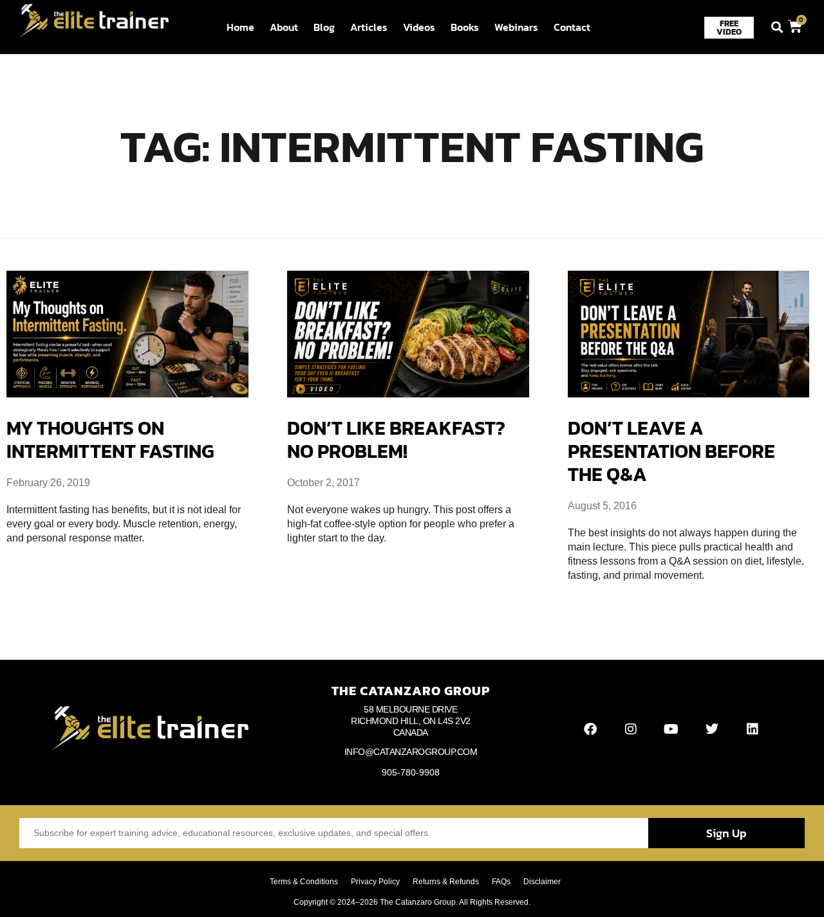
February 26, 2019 (48, 482)
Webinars (516, 27)
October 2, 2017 (323, 482)
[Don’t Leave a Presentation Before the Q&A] (689, 334)
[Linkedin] (752, 729)
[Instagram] (630, 729)
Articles (369, 27)
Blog (324, 27)
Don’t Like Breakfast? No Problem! (396, 440)
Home (240, 27)
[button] (777, 27)
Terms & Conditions (304, 881)
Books (465, 27)
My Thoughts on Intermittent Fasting (110, 440)
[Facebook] (590, 729)
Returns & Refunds (446, 881)
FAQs (501, 881)
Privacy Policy (375, 881)
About (284, 27)
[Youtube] (671, 729)
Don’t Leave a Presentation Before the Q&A (671, 451)
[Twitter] (712, 729)
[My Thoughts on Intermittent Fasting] (127, 334)
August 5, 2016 (602, 505)
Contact (572, 27)
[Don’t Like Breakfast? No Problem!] (408, 334)
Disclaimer (542, 881)
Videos (419, 27)
